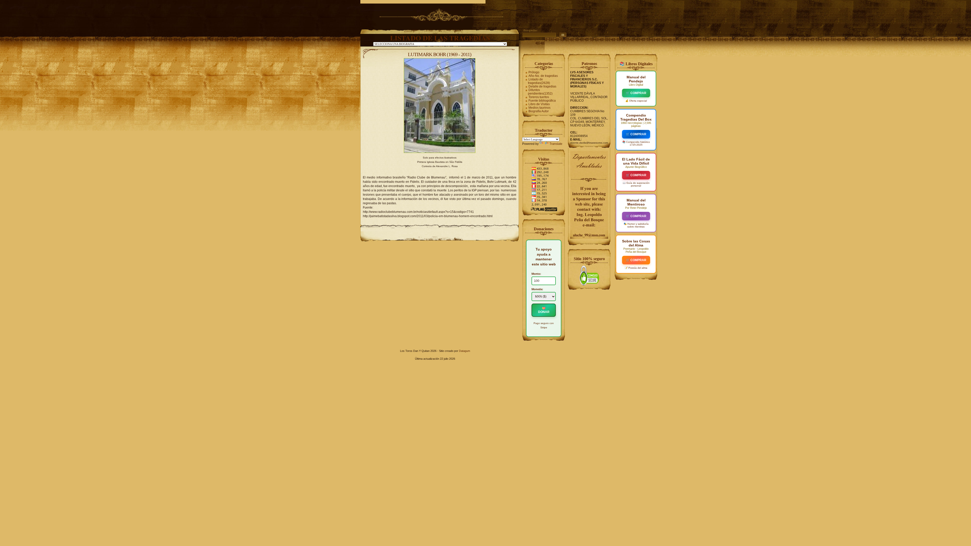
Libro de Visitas (539, 104)
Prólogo (533, 72)
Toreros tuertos (538, 97)
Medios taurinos (539, 107)
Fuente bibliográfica (542, 100)
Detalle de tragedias (542, 86)
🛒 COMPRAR (636, 93)
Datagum (464, 350)
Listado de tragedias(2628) (539, 81)
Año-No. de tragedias (543, 76)
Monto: (536, 273)
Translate (555, 144)
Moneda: (537, 289)
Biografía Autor (538, 111)
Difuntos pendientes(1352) (540, 91)
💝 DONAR (543, 310)
